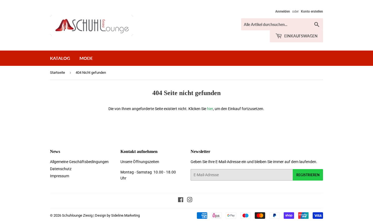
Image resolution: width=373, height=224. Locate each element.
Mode (86, 58)
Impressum (59, 176)
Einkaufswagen (300, 36)
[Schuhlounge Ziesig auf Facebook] (180, 200)
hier (210, 109)
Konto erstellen (312, 11)
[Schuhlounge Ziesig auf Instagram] (190, 200)
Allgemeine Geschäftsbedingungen (79, 162)
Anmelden (282, 11)
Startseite (57, 72)
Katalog (60, 58)
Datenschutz (61, 169)
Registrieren (307, 175)
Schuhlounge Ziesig (77, 215)
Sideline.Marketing (125, 215)
